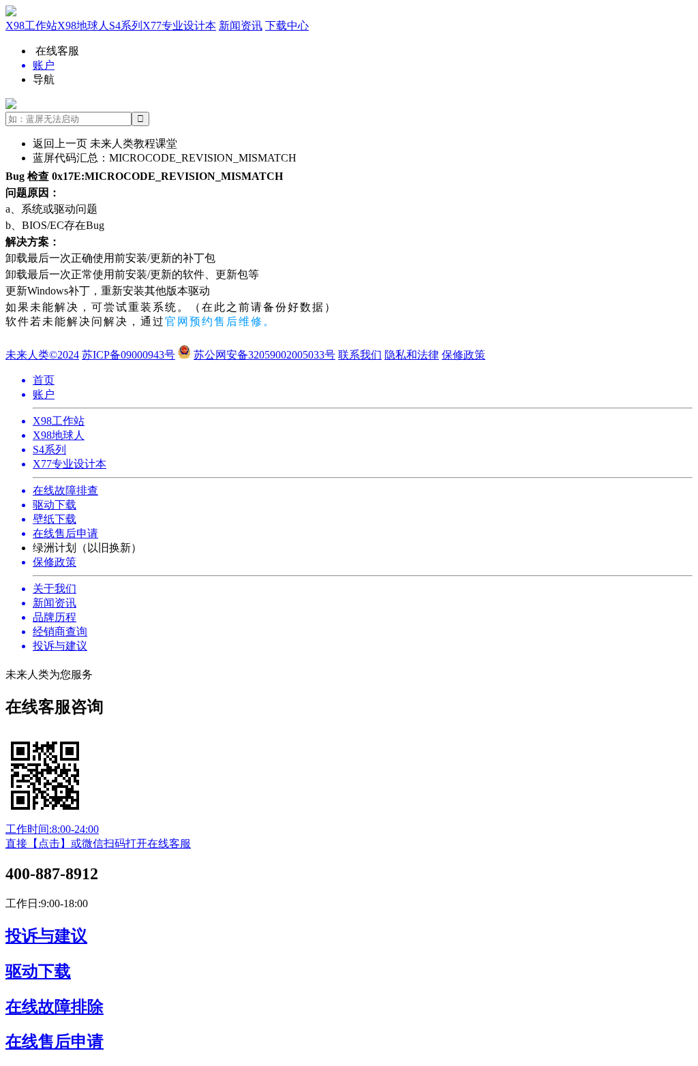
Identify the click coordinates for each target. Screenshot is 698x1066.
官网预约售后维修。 (220, 321)
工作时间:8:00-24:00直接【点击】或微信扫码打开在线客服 (98, 836)
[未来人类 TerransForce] (349, 12)
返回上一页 (60, 143)
